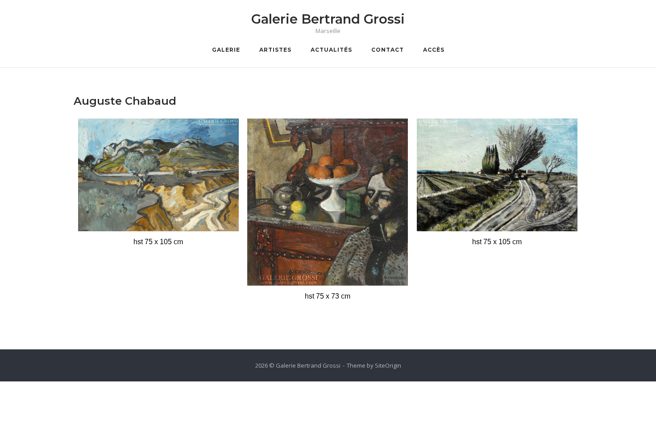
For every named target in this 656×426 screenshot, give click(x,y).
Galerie (226, 49)
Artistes (275, 49)
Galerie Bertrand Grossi (328, 19)
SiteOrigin (388, 365)
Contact (387, 49)
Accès (433, 49)
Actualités (331, 49)
